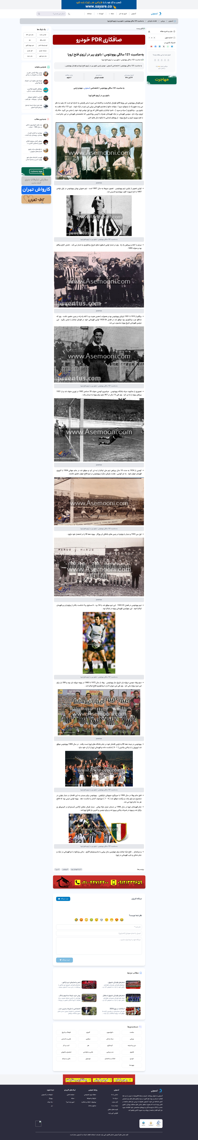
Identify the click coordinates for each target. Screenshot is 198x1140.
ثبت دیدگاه (64, 899)
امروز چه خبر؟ (70, 1102)
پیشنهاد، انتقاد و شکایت (88, 1102)
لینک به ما (115, 1106)
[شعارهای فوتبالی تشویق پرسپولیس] (121, 984)
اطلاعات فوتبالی (152, 21)
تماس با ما (114, 1095)
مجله (72, 1098)
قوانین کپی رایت (113, 1113)
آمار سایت (115, 1102)
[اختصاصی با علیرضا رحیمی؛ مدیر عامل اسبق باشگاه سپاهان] (77, 1011)
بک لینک (50, 1102)
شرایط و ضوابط (91, 1098)
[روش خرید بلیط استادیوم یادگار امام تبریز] (77, 998)
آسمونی (87, 88)
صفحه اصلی (70, 1095)
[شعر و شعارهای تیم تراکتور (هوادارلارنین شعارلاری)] (77, 984)
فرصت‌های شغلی (113, 1109)
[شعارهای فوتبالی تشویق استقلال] (121, 998)
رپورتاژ (51, 1098)
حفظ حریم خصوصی (90, 1095)
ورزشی (163, 21)
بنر (52, 1106)
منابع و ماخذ (92, 1106)
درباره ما (115, 1098)
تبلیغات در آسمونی (47, 1095)
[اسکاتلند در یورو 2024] (121, 1011)
